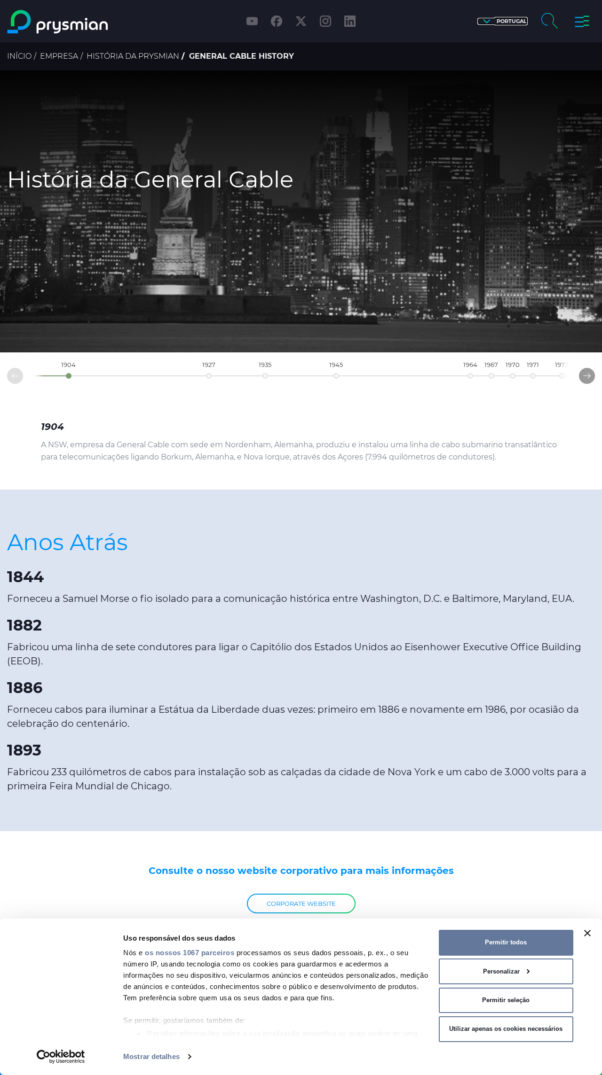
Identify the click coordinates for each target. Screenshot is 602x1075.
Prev (7, 378)
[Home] (77, 22)
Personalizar (501, 971)
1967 (491, 364)
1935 (265, 364)
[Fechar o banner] (587, 933)
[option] (301, 211)
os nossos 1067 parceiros (189, 953)
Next (594, 373)
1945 (336, 364)
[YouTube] (252, 21)
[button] (502, 21)
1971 (533, 364)
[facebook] (276, 21)
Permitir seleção (506, 1000)
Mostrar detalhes (151, 1056)
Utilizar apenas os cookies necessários (505, 1028)
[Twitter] (301, 21)
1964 (470, 364)
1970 (513, 364)
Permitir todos (506, 942)
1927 (208, 364)
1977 (562, 364)
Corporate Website (301, 903)
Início (19, 56)
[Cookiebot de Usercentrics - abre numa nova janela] (61, 1057)
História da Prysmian (133, 56)
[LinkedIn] (350, 21)
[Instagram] (325, 21)
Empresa (59, 56)
